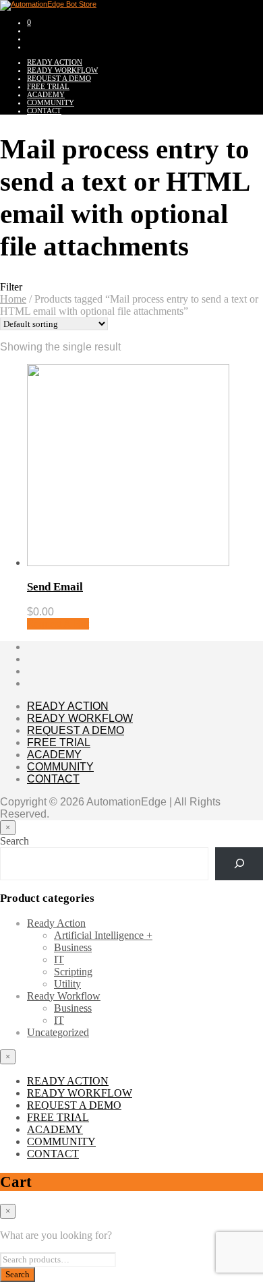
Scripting (73, 971)
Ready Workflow (63, 996)
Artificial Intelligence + (103, 935)
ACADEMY (46, 94)
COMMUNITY (50, 102)
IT (59, 959)
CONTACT (44, 110)
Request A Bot (58, 624)
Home (13, 299)
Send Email (55, 586)
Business (73, 947)
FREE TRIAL (48, 86)
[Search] (239, 863)
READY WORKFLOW (62, 70)
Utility (67, 983)
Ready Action (56, 923)
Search (14, 841)
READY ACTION (54, 62)
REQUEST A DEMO (59, 78)
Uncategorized (58, 1032)
